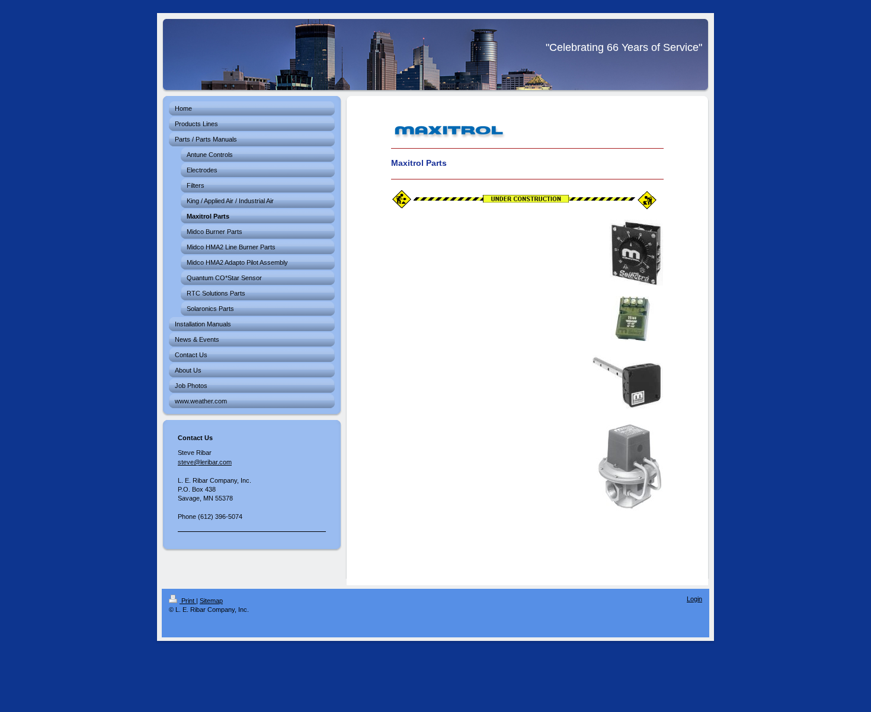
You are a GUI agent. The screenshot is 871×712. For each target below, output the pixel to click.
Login (694, 598)
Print (188, 600)
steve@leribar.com (205, 462)
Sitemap (211, 600)
